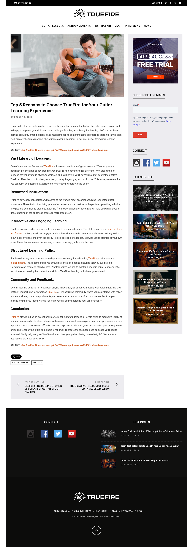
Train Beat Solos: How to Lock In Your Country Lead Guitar (150, 446)
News (147, 25)
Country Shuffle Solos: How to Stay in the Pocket (145, 460)
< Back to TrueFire (21, 3)
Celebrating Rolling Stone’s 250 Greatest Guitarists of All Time (43, 389)
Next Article (102, 382)
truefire (37, 362)
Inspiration (103, 25)
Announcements (79, 25)
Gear (118, 25)
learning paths (18, 262)
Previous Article (34, 382)
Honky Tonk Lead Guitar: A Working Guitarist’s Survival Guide (151, 431)
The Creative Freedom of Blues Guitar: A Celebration (89, 387)
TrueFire (48, 166)
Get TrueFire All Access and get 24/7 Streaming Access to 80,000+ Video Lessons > (65, 150)
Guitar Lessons (53, 25)
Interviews (132, 25)
